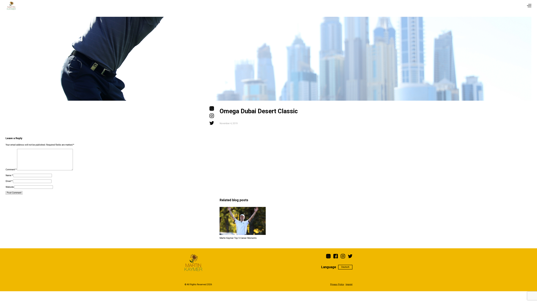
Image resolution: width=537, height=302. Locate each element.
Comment (11, 169)
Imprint (349, 284)
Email (9, 181)
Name (9, 175)
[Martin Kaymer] (11, 5)
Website (10, 187)
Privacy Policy (337, 284)
